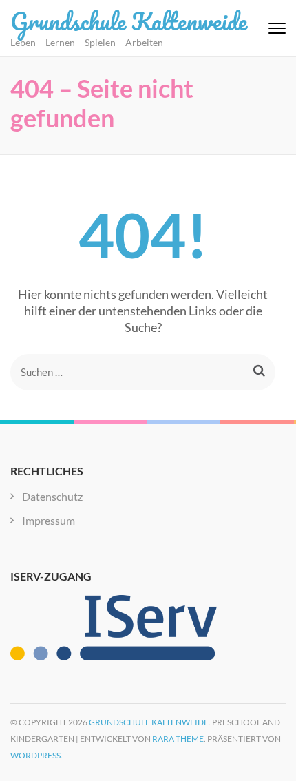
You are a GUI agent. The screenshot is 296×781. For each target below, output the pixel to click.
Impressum (48, 520)
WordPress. (36, 755)
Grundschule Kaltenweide (128, 20)
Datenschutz (52, 496)
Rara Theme (178, 738)
